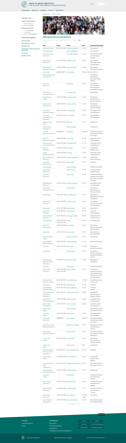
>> (78, 404)
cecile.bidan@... (71, 225)
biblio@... (69, 220)
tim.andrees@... (71, 115)
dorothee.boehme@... (72, 241)
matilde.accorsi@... (71, 60)
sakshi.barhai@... (71, 169)
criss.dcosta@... (71, 375)
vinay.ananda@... (71, 110)
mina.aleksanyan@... (72, 97)
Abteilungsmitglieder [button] (28, 37)
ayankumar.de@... (71, 381)
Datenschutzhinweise (59, 437)
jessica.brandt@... (71, 269)
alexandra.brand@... (72, 259)
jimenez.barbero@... (72, 167)
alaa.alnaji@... (70, 83)
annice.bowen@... (71, 251)
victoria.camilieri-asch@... (73, 292)
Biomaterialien (25, 40)
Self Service (84, 424)
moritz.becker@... (71, 188)
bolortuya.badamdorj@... (73, 157)
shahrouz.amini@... (72, 104)
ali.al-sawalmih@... (71, 92)
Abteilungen (54, 421)
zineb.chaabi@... (71, 318)
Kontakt (24, 421)
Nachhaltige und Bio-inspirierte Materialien (60, 430)
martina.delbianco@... (72, 400)
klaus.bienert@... (71, 232)
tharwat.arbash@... (71, 127)
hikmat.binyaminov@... (73, 236)
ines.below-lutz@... (71, 201)
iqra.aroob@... (70, 131)
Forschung (25, 10)
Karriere (43, 10)
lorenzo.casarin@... (71, 308)
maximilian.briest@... (72, 280)
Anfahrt (24, 426)
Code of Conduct (84, 427)
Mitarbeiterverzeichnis (27, 423)
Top (102, 414)
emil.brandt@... (70, 266)
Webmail (97, 421)
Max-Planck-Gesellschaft (97, 424)
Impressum (69, 437)
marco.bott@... (70, 246)
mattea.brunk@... (71, 284)
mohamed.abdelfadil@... (73, 48)
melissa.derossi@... (72, 388)
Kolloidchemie (25, 46)
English (92, 4)
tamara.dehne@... (71, 395)
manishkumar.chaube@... (73, 325)
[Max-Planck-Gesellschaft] (24, 437)
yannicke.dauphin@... (72, 370)
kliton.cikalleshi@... (72, 356)
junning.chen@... (71, 338)
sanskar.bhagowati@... (72, 215)
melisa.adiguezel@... (72, 67)
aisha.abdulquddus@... (73, 54)
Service (51, 10)
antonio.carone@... (71, 304)
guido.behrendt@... (71, 194)
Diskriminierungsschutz (97, 427)
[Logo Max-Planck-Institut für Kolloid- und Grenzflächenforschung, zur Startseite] (48, 4)
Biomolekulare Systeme (28, 43)
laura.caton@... (70, 313)
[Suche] (104, 4)
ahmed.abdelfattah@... (72, 51)
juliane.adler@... (71, 72)
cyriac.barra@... (71, 174)
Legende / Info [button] (26, 18)
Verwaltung (24, 53)
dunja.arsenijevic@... (72, 143)
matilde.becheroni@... (72, 183)
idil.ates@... (70, 152)
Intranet (84, 421)
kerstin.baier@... (71, 162)
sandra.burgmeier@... (72, 287)
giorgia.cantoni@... (71, 299)
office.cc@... (70, 122)
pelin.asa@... (70, 148)
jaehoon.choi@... (71, 345)
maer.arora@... (70, 138)
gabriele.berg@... (71, 208)
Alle (80, 40)
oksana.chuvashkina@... (73, 350)
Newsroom (59, 10)
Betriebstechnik (26, 55)
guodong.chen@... (71, 331)
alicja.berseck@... (71, 211)
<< (67, 404)
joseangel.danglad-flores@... (74, 363)
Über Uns (35, 10)
